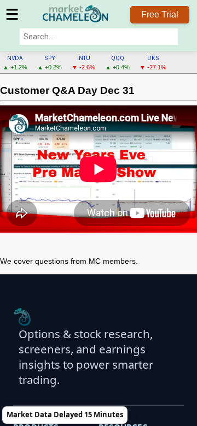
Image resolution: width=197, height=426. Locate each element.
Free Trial (159, 14)
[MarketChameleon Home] (22, 316)
